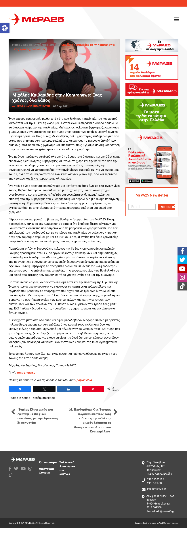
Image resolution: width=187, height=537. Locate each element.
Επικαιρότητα (48, 462)
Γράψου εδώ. (84, 380)
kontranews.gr (26, 372)
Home (16, 45)
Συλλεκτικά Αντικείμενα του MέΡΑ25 (67, 468)
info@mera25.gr (156, 488)
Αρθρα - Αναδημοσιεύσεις (41, 45)
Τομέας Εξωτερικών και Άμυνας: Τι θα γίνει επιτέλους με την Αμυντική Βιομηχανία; (37, 416)
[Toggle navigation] (176, 19)
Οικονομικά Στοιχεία (46, 471)
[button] (4, 28)
